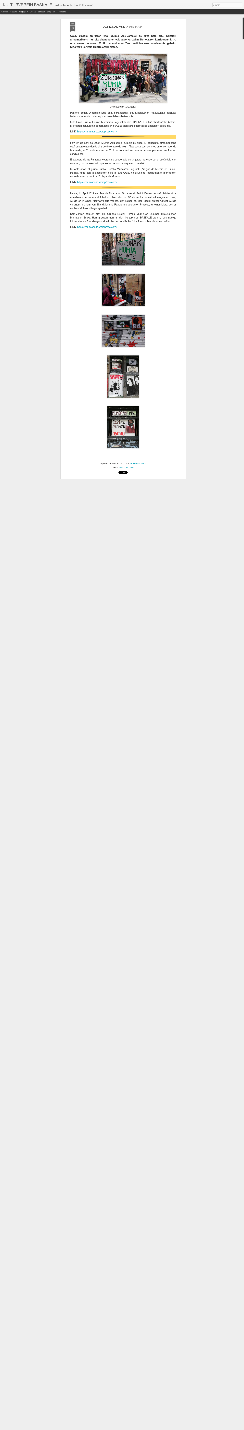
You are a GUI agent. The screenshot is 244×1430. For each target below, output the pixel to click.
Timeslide (61, 11)
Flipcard (13, 11)
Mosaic (33, 11)
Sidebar (41, 11)
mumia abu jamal (126, 467)
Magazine (23, 11)
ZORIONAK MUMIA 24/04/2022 (123, 27)
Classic (4, 11)
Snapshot (51, 11)
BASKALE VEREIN (138, 463)
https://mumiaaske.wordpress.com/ (97, 131)
